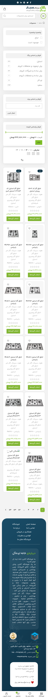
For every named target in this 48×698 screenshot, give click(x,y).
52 (19, 510)
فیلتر (38, 142)
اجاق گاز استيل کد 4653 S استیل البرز (13, 190)
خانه (40, 23)
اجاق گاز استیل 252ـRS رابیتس (34, 246)
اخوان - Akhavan (34, 206)
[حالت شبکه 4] (28, 154)
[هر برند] (25, 106)
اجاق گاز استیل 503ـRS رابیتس (35, 414)
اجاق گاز (35, 197)
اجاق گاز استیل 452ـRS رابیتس (34, 302)
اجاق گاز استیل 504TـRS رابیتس (13, 414)
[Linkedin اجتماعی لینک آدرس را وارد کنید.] (21, 2)
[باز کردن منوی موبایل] (43, 16)
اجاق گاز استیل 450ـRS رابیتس (13, 246)
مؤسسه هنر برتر (20, 682)
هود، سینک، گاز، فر (34, 194)
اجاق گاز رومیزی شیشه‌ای (35, 202)
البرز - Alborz (13, 206)
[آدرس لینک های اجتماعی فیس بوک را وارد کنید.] (30, 2)
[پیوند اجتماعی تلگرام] (17, 2)
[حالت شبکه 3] (33, 154)
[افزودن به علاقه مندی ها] (29, 172)
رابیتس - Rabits (35, 263)
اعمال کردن (11, 113)
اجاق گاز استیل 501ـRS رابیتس (34, 358)
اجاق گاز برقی (35, 475)
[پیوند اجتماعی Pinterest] (24, 2)
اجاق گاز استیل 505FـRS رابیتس (13, 456)
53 (15, 510)
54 (10, 510)
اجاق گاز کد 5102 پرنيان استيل (34, 190)
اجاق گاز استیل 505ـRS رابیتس (35, 471)
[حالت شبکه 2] (38, 154)
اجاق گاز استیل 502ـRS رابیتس (13, 358)
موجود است (33, 42)
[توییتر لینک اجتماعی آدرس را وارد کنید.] (27, 2)
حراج (37, 38)
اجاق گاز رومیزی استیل (13, 202)
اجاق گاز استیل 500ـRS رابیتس (13, 302)
